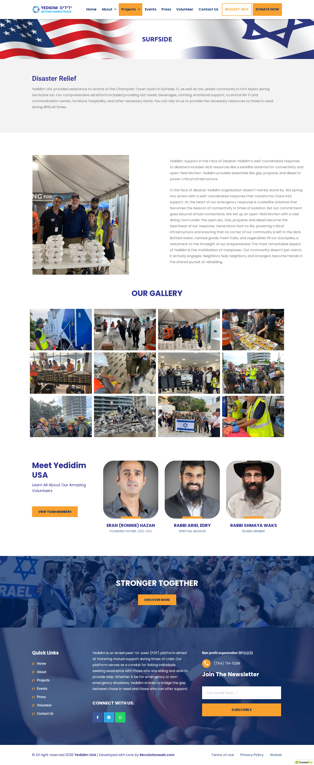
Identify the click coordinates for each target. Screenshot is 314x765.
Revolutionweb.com (157, 754)
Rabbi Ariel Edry (192, 525)
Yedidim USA (85, 754)
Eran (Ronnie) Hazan (131, 525)
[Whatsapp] (120, 717)
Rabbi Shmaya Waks (253, 525)
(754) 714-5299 (227, 663)
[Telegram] (109, 717)
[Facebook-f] (97, 717)
